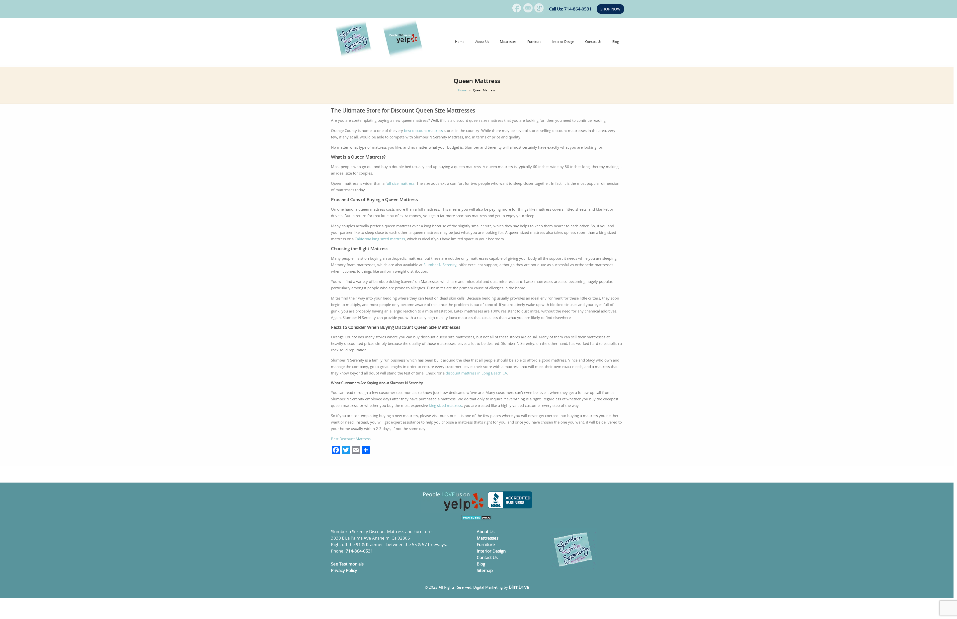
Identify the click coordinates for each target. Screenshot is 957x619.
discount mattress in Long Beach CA (476, 373)
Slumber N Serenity (440, 264)
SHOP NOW (610, 8)
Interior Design (563, 41)
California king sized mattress (380, 238)
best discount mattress (423, 130)
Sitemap (485, 570)
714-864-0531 (359, 551)
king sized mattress (445, 405)
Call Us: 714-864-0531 (570, 9)
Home (459, 41)
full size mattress (400, 183)
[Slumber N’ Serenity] (354, 56)
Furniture (534, 41)
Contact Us (593, 41)
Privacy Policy (344, 570)
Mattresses (508, 41)
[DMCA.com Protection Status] (477, 519)
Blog (615, 41)
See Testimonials (347, 564)
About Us (482, 41)
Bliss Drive (519, 587)
